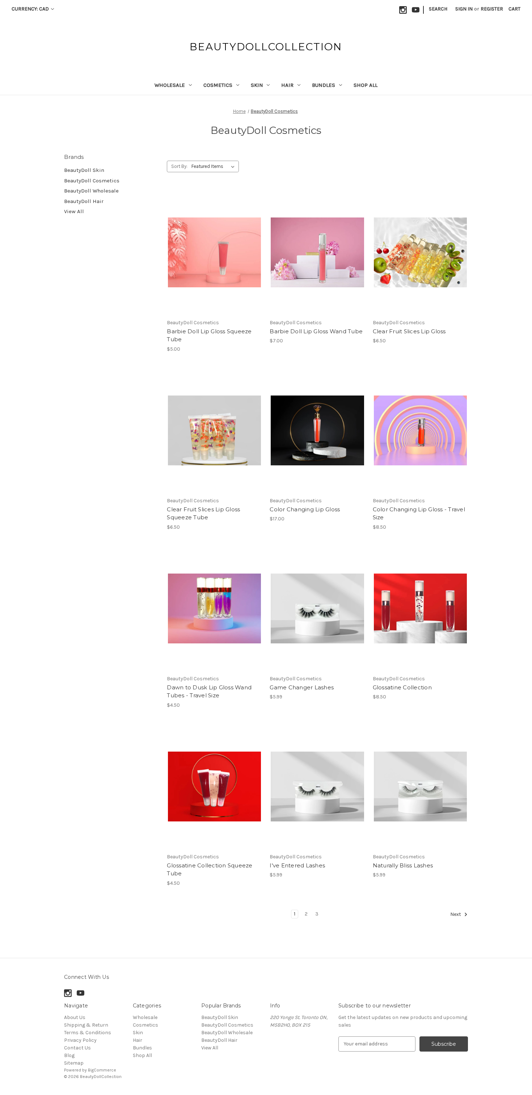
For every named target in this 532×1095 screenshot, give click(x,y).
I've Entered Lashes (297, 865)
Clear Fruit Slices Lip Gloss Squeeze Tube (203, 513)
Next (456, 914)
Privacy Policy (80, 1040)
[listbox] (214, 166)
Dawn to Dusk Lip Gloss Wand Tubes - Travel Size (209, 691)
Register (492, 9)
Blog (69, 1055)
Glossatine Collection (402, 687)
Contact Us (77, 1048)
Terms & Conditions (87, 1033)
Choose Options (214, 265)
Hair (287, 85)
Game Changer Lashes (302, 687)
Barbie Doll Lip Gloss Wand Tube (316, 331)
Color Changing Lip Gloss (305, 509)
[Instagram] (403, 10)
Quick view (208, 239)
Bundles (323, 85)
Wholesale (170, 85)
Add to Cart (317, 443)
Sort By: (179, 166)
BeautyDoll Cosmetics (91, 180)
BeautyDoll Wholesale (91, 190)
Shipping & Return (86, 1025)
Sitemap (74, 1063)
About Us (74, 1017)
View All (74, 211)
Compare (212, 252)
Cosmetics (217, 85)
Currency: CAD (31, 9)
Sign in (464, 9)
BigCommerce (102, 1070)
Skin (257, 85)
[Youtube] (415, 10)
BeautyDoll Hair (84, 201)
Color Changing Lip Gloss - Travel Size (419, 513)
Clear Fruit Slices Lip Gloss (409, 331)
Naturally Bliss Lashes (403, 865)
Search (438, 9)
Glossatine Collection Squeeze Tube (209, 869)
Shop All (365, 85)
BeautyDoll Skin (84, 170)
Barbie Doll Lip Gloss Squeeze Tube (209, 335)
